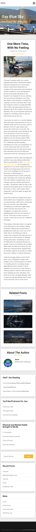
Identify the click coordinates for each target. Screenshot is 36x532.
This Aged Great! (8, 411)
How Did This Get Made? (10, 415)
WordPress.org (7, 513)
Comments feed (8, 509)
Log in (4, 502)
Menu (3, 3)
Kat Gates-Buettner (9, 444)
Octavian (5, 471)
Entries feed (6, 505)
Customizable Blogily (28, 530)
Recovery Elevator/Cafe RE (11, 436)
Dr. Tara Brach (7, 432)
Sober (4, 483)
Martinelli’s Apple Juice (10, 475)
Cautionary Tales (8, 407)
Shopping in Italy (8, 486)
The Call (5, 479)
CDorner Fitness (8, 440)
